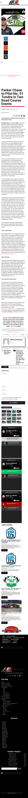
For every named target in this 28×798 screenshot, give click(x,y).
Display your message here (11, 793)
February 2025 (4, 746)
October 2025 (4, 735)
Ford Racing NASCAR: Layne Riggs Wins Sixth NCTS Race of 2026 (11, 566)
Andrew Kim (3, 615)
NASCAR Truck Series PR (7, 7)
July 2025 (4, 739)
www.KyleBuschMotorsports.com (8, 308)
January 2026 (4, 731)
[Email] (6, 52)
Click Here (13, 326)
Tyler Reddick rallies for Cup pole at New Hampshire (11, 613)
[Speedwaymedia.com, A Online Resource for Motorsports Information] (14, 2)
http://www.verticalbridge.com (7, 253)
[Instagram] (19, 116)
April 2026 (4, 727)
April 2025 (4, 743)
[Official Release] (6, 341)
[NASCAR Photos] (24, 116)
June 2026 (4, 724)
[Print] (6, 57)
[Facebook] (6, 39)
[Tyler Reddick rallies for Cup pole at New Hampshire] (11, 606)
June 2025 (4, 740)
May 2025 (4, 742)
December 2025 (5, 732)
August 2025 (4, 738)
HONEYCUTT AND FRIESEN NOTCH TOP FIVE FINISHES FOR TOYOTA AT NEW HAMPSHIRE (11, 541)
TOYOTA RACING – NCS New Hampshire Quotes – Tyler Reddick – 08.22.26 (11, 589)
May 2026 (4, 725)
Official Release (6, 109)
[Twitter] (16, 116)
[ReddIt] (6, 48)
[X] (6, 43)
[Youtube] (21, 116)
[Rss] (17, 676)
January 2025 (4, 747)
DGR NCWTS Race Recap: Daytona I (7, 352)
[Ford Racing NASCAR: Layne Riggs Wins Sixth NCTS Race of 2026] (11, 559)
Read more (4, 550)
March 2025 (4, 744)
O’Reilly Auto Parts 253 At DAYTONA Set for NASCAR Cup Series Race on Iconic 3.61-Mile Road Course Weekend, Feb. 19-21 (20, 357)
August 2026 (4, 721)
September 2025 (5, 736)
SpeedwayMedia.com (15, 331)
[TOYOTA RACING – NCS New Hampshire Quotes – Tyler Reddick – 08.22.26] (11, 581)
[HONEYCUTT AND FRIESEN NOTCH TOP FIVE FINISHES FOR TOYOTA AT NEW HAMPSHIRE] (11, 533)
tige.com (13, 275)
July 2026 (4, 723)
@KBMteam (21, 311)
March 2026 (4, 728)
